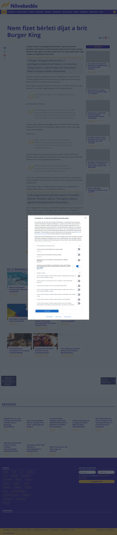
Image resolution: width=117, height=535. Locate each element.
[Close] (86, 218)
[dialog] (58, 267)
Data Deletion (49, 316)
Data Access (58, 316)
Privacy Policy (67, 316)
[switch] (78, 249)
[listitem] (58, 246)
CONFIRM (47, 311)
